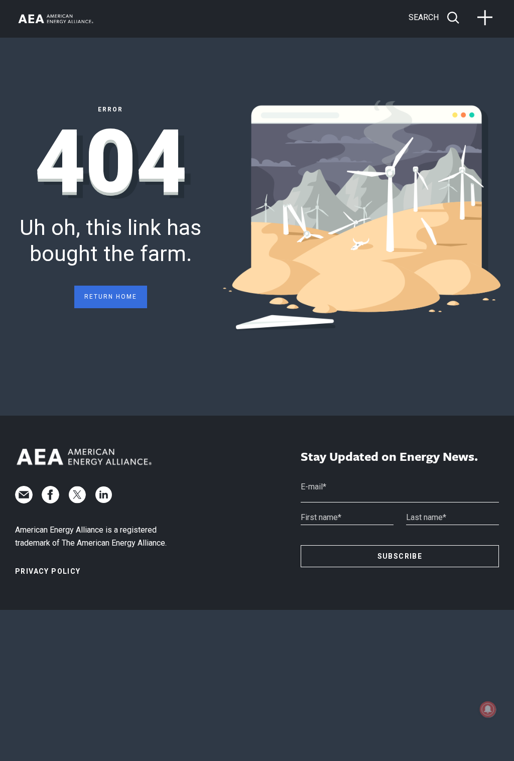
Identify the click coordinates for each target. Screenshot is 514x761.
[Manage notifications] (488, 709)
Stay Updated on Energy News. (389, 456)
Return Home (110, 296)
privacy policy (48, 571)
